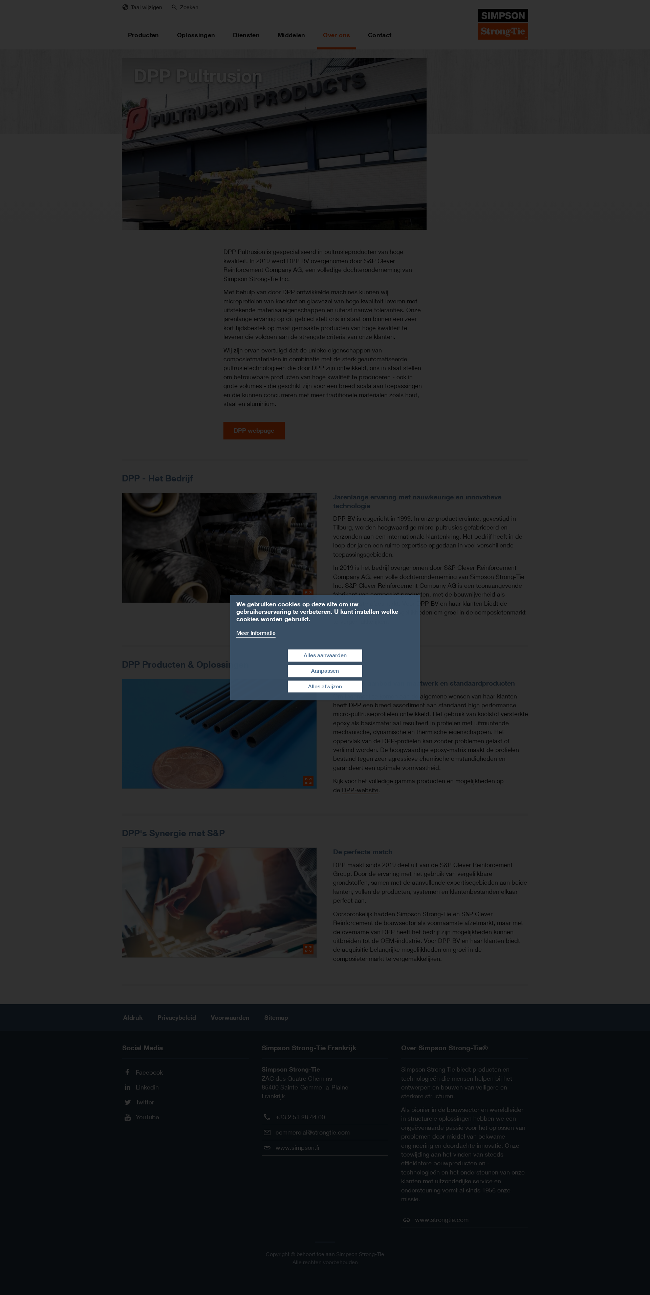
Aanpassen (325, 671)
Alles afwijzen (325, 686)
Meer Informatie (256, 633)
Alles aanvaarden (325, 655)
